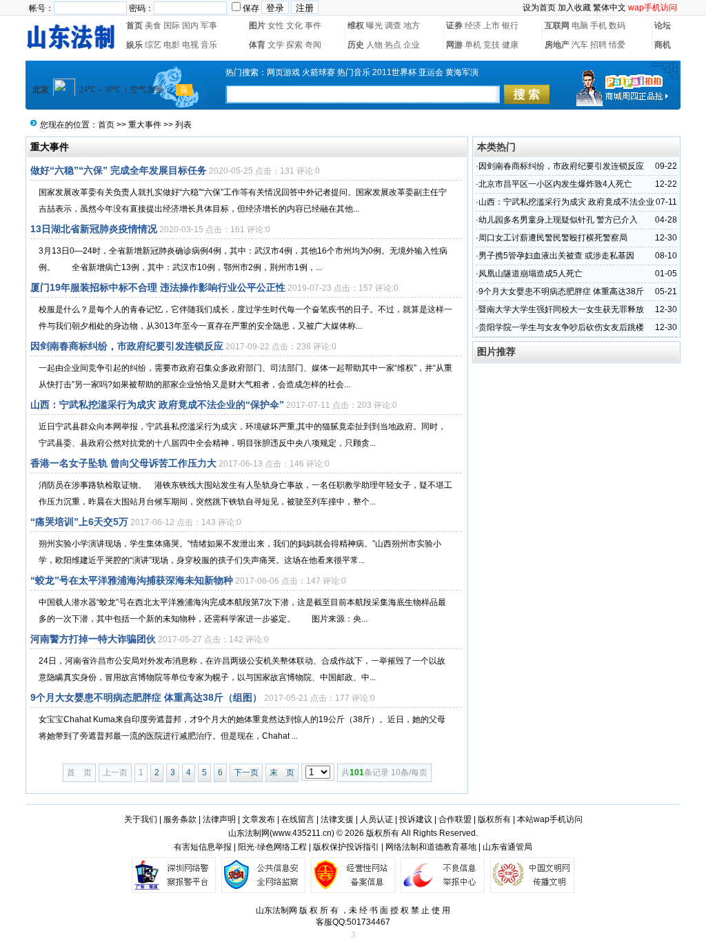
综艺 (153, 45)
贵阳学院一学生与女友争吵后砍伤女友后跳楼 (561, 327)
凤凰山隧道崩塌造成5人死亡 (530, 273)
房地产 (557, 45)
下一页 (246, 772)
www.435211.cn (302, 833)
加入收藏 (574, 7)
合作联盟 (455, 819)
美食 (153, 25)
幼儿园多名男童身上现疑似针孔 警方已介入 (558, 220)
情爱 (617, 45)
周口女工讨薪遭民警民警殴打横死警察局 (552, 238)
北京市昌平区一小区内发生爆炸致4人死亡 (555, 184)
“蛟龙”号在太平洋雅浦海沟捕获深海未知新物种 (131, 580)
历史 (355, 45)
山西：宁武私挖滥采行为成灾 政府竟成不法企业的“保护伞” (157, 404)
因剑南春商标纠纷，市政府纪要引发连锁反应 (126, 345)
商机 (662, 45)
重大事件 (144, 125)
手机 (598, 25)
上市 (491, 25)
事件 (313, 25)
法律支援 (337, 819)
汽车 (580, 45)
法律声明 (219, 819)
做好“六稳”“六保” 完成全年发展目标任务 (118, 170)
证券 (454, 25)
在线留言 (297, 819)
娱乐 (134, 45)
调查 (393, 25)
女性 (276, 25)
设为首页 (539, 7)
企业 (411, 45)
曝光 (374, 25)
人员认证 (376, 819)
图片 (257, 25)
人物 (374, 45)
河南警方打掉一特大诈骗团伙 (93, 638)
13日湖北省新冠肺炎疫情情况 (93, 228)
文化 (294, 25)
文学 (276, 45)
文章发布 (258, 819)
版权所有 (494, 819)
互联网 (557, 25)
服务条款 (179, 819)
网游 (454, 45)
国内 (190, 25)
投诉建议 (415, 819)
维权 (355, 25)
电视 (190, 45)
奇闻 (313, 45)
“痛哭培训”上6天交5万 (79, 521)
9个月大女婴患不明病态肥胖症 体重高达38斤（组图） (146, 697)
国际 (171, 25)
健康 (510, 45)
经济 (473, 25)
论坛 (662, 25)
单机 (473, 45)
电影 (171, 45)
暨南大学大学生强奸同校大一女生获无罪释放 (561, 309)
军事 (209, 25)
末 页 (282, 772)
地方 (411, 25)
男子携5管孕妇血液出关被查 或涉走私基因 (556, 255)
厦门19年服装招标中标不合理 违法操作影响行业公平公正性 (157, 287)
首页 (134, 25)
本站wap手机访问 (550, 819)
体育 (257, 45)
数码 (617, 25)
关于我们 (140, 819)
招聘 (598, 45)
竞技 (491, 45)
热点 (393, 45)
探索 (294, 45)
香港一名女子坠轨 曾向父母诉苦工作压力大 (123, 463)
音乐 (209, 45)
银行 (510, 25)
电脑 (580, 25)
